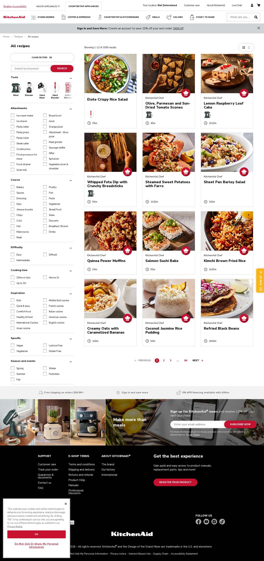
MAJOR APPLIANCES (48, 6)
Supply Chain (160, 553)
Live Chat (237, 5)
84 (186, 361)
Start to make (205, 17)
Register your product (175, 482)
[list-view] (248, 47)
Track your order (48, 469)
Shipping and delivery (81, 469)
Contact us (44, 483)
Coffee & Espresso (79, 17)
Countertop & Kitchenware (121, 17)
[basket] (258, 5)
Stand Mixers (46, 17)
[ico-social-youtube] (206, 522)
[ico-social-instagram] (214, 522)
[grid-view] (243, 47)
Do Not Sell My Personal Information (87, 553)
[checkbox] (12, 115)
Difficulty (16, 247)
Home (6, 37)
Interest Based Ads (140, 553)
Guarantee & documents (46, 476)
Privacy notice (118, 553)
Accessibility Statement (184, 553)
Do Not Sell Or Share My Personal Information (36, 545)
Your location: (160, 5)
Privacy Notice (193, 434)
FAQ (40, 488)
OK (36, 534)
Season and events (23, 361)
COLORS (178, 17)
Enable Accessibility (15, 6)
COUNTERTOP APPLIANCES (83, 6)
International (109, 475)
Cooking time (19, 270)
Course (15, 180)
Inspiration (18, 293)
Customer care (192, 5)
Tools (14, 77)
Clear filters (42, 57)
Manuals (73, 485)
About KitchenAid (216, 5)
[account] (252, 5)
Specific (16, 338)
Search (62, 68)
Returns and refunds (80, 475)
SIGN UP (178, 28)
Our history (108, 469)
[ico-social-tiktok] (222, 522)
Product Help (76, 480)
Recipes (18, 37)
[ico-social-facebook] (198, 522)
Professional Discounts (76, 492)
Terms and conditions (81, 464)
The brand (107, 464)
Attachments (19, 108)
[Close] (66, 504)
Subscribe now (240, 424)
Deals (156, 17)
